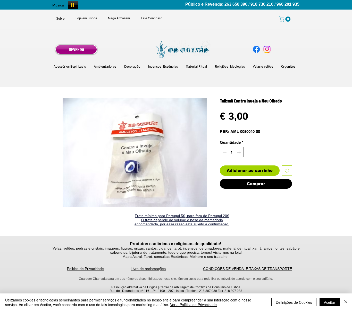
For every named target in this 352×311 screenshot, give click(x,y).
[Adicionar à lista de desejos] (287, 170)
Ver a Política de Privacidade (193, 304)
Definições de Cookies (294, 302)
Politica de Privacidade (85, 269)
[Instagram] (267, 49)
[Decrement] (224, 152)
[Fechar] (346, 302)
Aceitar (329, 302)
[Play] (73, 5)
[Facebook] (256, 49)
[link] (285, 19)
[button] (70, 66)
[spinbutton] (232, 152)
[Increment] (239, 152)
